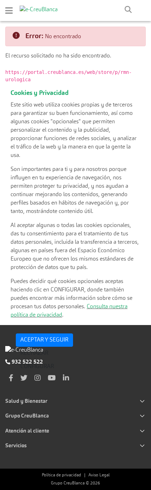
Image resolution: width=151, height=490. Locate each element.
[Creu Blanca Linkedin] (66, 378)
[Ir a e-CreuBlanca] (39, 10)
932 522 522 (26, 362)
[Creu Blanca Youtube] (52, 378)
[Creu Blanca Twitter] (23, 378)
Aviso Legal (99, 475)
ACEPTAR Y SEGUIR (44, 340)
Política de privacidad (61, 475)
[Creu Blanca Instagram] (37, 378)
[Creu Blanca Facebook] (11, 378)
